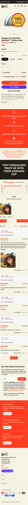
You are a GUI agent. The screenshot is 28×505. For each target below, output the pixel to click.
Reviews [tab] (3, 217)
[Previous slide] (10, 34)
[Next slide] (17, 34)
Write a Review (23, 221)
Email (2, 465)
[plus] (10, 66)
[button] (8, 42)
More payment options (14, 91)
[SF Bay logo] (10, 454)
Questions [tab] (10, 217)
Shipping (3, 51)
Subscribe (21, 379)
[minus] (3, 66)
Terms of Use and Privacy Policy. (15, 390)
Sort (16, 226)
